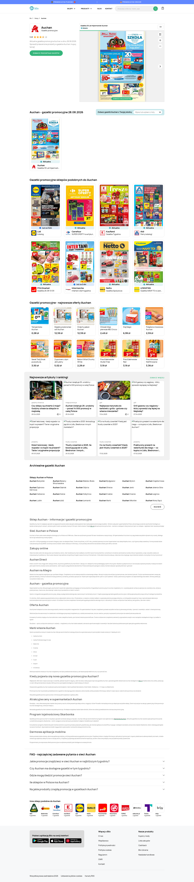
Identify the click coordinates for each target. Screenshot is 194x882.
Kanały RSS (89, 876)
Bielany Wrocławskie (59, 482)
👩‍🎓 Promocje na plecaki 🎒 (63, 2)
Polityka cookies (104, 850)
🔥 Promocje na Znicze (130, 2)
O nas (100, 836)
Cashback (142, 845)
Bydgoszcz (107, 481)
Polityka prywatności (106, 845)
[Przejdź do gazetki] (160, 34)
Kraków (106, 494)
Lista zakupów (144, 840)
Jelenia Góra (154, 487)
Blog (99, 9)
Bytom (128, 481)
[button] (97, 761)
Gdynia (82, 487)
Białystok (37, 481)
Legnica (152, 494)
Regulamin (102, 855)
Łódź (58, 500)
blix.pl (92, 526)
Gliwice (105, 487)
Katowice (37, 494)
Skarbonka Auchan (120, 719)
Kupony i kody (144, 836)
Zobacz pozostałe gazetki (46, 53)
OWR (100, 859)
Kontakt (108, 9)
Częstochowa (155, 481)
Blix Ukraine (143, 850)
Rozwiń (157, 507)
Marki (105, 500)
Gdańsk (59, 487)
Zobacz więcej (157, 378)
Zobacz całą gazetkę (122, 99)
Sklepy (36, 18)
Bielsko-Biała (85, 481)
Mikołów (129, 500)
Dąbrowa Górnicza (37, 488)
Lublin (36, 500)
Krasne (129, 494)
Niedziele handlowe (146, 855)
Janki (128, 487)
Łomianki (83, 500)
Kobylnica (83, 494)
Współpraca (103, 840)
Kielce (59, 494)
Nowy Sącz (154, 500)
